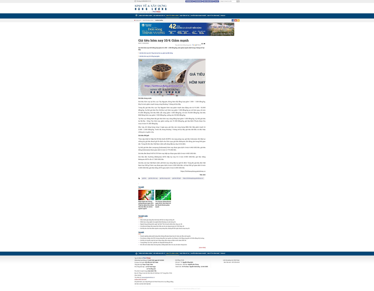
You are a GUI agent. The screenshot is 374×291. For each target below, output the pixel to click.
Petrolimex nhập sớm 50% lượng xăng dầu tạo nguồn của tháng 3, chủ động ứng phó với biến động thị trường (172, 238)
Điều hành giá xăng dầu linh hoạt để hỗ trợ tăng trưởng (156, 220)
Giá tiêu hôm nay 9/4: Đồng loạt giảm (149, 56)
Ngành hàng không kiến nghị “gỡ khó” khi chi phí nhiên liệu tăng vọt (160, 224)
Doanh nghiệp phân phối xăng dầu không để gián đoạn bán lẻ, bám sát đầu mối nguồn (165, 236)
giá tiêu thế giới (176, 178)
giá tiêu (144, 178)
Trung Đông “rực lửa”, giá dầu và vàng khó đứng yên (155, 242)
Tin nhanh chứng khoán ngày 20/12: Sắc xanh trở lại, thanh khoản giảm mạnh (163, 204)
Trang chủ (138, 20)
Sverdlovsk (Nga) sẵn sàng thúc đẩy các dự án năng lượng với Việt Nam (161, 226)
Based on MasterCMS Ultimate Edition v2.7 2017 (187, 288)
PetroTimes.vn (189, 1)
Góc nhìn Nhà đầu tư (159, 15)
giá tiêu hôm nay (153, 178)
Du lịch (216, 1)
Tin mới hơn (143, 216)
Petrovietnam (198, 1)
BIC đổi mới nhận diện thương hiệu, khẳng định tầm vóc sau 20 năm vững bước (163, 244)
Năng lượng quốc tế (208, 1)
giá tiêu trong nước (165, 178)
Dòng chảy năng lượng (145, 15)
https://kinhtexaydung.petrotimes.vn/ (193, 178)
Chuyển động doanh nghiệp (198, 15)
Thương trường (159, 20)
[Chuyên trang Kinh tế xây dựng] (151, 8)
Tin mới (141, 187)
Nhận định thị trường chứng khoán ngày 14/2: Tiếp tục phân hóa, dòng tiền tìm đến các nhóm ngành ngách (146, 205)
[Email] (204, 43)
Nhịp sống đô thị (184, 15)
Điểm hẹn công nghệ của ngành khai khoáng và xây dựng (157, 222)
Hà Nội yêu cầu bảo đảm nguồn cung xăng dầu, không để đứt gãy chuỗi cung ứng (164, 228)
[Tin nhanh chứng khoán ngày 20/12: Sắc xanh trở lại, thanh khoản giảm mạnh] (163, 195)
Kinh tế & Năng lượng (172, 15)
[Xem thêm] (202, 247)
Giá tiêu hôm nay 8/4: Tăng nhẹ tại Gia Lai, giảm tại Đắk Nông (156, 53)
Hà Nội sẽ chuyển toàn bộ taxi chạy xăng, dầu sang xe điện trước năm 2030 (162, 240)
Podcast (223, 15)
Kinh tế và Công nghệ (213, 15)
